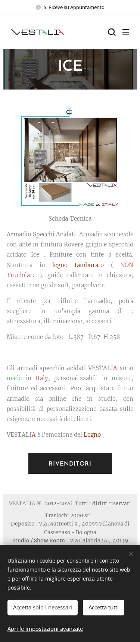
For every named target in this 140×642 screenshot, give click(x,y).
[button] (110, 31)
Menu (125, 31)
